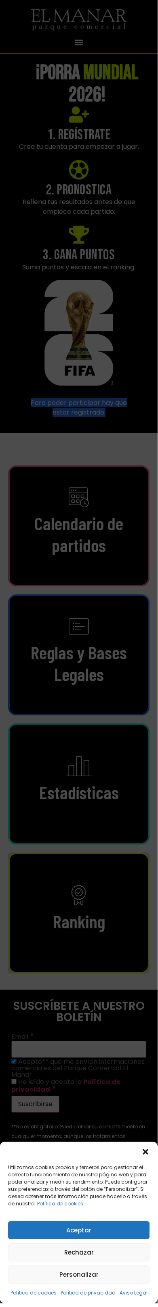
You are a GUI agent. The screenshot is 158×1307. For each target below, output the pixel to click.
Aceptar (78, 1230)
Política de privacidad (88, 1292)
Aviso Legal (133, 1292)
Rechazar (79, 1252)
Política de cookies (60, 1203)
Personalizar (79, 1274)
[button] (145, 1152)
